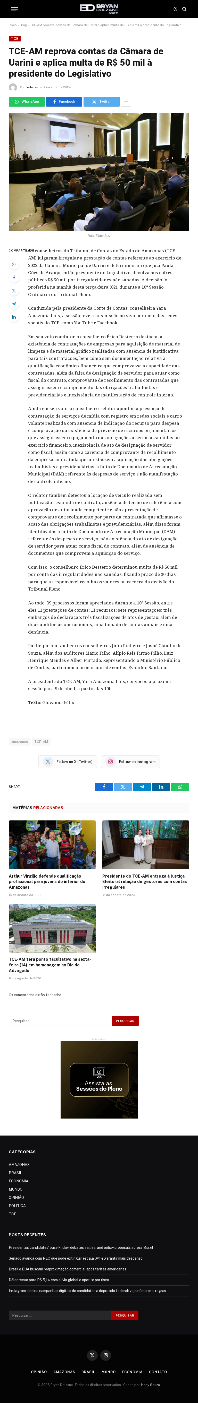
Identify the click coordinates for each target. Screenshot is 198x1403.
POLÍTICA (17, 1206)
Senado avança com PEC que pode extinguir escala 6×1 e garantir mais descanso (76, 1258)
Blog (23, 25)
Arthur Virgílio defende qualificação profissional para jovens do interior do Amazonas (47, 882)
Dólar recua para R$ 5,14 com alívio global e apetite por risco (59, 1280)
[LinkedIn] (14, 317)
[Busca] (184, 9)
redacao (32, 87)
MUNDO (15, 1189)
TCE (15, 38)
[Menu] (14, 9)
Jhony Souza (150, 1385)
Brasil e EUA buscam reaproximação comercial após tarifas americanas (67, 1269)
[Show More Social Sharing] (126, 102)
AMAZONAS (19, 1165)
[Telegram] (14, 304)
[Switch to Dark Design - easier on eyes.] (175, 9)
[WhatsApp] (14, 264)
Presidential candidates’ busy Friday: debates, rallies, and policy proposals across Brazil (81, 1247)
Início (13, 25)
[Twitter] (14, 290)
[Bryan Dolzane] (99, 9)
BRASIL (15, 1173)
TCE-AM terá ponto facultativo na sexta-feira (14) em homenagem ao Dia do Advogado (50, 965)
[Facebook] (14, 277)
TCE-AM (41, 742)
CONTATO (158, 1372)
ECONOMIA (18, 1181)
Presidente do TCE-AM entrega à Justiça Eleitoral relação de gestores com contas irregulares (144, 882)
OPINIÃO (16, 1198)
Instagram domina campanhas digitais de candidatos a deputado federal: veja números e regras (87, 1291)
